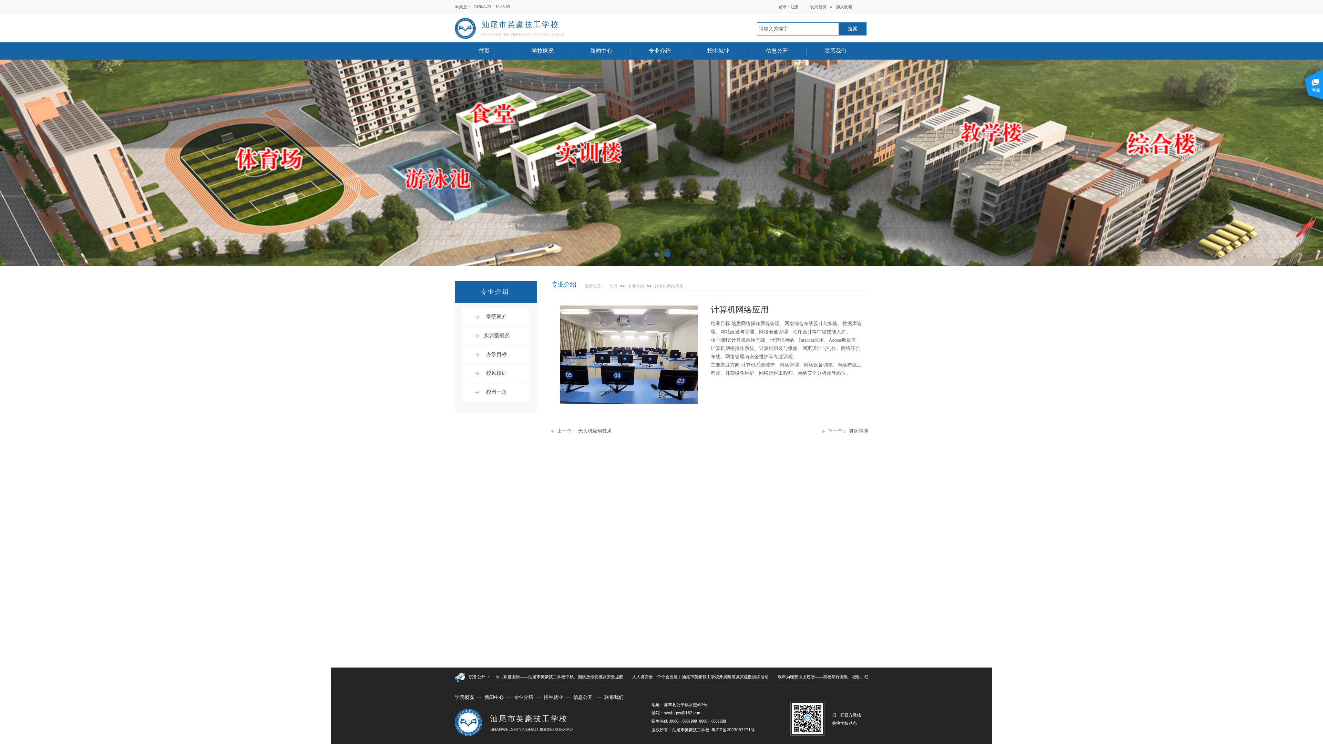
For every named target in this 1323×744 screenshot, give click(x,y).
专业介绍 (660, 51)
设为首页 (818, 6)
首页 (484, 51)
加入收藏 (844, 6)
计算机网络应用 (669, 286)
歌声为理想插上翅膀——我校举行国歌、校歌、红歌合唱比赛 (790, 676)
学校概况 (543, 51)
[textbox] (798, 28)
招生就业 (718, 51)
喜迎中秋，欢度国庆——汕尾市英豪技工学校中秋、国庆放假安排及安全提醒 (509, 676)
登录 (782, 6)
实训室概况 (497, 335)
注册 (795, 6)
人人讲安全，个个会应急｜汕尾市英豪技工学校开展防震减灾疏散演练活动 (657, 676)
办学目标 (496, 354)
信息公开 (777, 51)
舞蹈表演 (848, 431)
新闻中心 (601, 51)
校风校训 (496, 373)
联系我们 (835, 51)
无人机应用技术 (584, 431)
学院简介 (496, 316)
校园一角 (496, 392)
